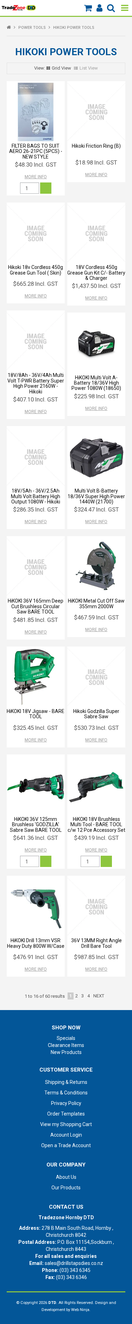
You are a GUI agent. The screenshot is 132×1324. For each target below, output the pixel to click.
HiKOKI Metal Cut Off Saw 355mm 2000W (96, 603)
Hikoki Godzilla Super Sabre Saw (96, 713)
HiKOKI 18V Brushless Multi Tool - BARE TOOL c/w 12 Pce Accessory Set (96, 824)
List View (89, 68)
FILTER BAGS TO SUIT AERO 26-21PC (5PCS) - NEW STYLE (35, 151)
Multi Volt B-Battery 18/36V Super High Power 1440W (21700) (96, 496)
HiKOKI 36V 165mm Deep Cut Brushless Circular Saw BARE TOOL (35, 606)
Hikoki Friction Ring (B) (96, 146)
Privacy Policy (66, 1103)
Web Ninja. (80, 1309)
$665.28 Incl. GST (35, 283)
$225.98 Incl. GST (96, 396)
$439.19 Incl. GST (96, 837)
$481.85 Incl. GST (35, 619)
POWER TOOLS (32, 27)
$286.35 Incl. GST (35, 509)
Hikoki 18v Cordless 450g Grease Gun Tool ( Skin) (35, 269)
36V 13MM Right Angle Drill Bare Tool (96, 943)
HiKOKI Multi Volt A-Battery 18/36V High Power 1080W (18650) (96, 383)
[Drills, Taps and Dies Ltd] (19, 7)
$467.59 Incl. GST (96, 617)
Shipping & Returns (66, 1082)
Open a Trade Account (66, 1145)
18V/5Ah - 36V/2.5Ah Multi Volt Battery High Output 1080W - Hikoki (35, 496)
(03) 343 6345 (74, 1270)
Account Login (66, 1135)
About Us (66, 1177)
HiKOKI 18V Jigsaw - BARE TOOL (35, 713)
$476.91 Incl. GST (35, 956)
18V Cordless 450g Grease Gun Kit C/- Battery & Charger (96, 272)
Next (98, 995)
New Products (66, 1052)
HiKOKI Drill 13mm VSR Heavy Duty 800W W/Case (35, 943)
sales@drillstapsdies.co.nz (74, 1263)
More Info (36, 176)
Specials (66, 1038)
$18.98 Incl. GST (96, 162)
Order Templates (66, 1114)
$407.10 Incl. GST (35, 399)
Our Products (66, 1187)
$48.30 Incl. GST (36, 164)
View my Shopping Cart (66, 1124)
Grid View (61, 68)
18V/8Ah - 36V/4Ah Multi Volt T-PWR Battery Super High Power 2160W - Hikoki (35, 383)
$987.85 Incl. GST (96, 956)
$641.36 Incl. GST (35, 837)
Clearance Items (66, 1045)
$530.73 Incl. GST (96, 727)
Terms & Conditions (66, 1092)
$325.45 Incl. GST (35, 727)
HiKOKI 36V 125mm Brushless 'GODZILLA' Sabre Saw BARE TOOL (36, 824)
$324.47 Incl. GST (96, 509)
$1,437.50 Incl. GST (96, 285)
